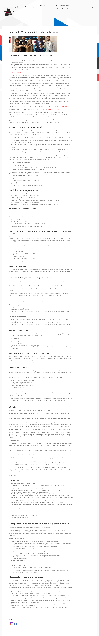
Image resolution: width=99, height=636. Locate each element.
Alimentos (91, 7)
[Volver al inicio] (8, 11)
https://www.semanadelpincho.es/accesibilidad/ (36, 545)
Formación (30, 7)
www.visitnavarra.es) (54, 109)
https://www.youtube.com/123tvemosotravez (31, 363)
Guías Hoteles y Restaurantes (63, 7)
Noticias (18, 7)
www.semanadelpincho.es (38, 155)
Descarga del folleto (15, 72)
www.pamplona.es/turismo (60, 106)
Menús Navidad (42, 7)
